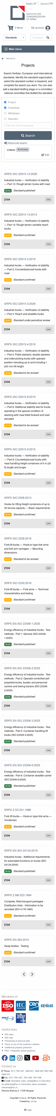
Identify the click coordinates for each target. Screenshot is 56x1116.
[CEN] (34, 1005)
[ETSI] (8, 1017)
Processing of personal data (17, 1040)
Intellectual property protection (18, 1047)
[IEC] (21, 1005)
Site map (9, 1037)
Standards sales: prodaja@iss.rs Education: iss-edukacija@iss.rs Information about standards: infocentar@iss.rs (26, 1084)
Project (11, 102)
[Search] (48, 37)
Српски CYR (46, 3)
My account (37, 27)
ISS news (9, 1034)
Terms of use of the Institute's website (22, 1044)
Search (29, 135)
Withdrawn (13, 113)
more (48, 199)
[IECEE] (21, 1017)
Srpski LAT (31, 3)
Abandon (12, 119)
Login (29, 1109)
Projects (10, 58)
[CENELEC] (47, 1005)
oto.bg (33, 1101)
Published (13, 107)
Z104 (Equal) (23, 149)
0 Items (18, 27)
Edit (46, 155)
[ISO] (8, 1005)
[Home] (2, 58)
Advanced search (17, 143)
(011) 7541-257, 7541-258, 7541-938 (25, 1077)
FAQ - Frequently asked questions (20, 1050)
